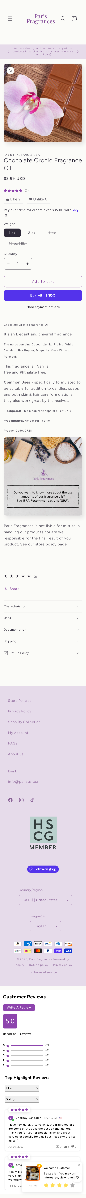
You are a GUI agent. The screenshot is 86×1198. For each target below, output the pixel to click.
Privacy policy (62, 964)
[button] (10, 18)
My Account (18, 733)
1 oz (12, 233)
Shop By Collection (24, 722)
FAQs (12, 743)
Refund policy (38, 964)
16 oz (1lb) (20, 244)
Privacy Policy (19, 711)
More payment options (43, 307)
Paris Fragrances (40, 959)
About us (15, 754)
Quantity (10, 254)
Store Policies (20, 700)
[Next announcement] (77, 51)
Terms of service (45, 972)
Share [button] (15, 589)
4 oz (54, 233)
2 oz (32, 233)
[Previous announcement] (8, 51)
